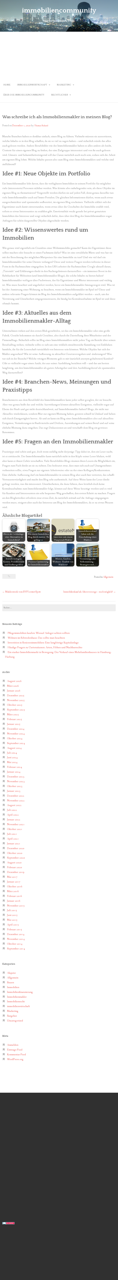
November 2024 (16, 734)
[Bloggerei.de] (8, 1223)
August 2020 (14, 862)
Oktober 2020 (14, 853)
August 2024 (14, 748)
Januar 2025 (13, 724)
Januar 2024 (13, 772)
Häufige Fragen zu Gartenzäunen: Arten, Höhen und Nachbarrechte (45, 647)
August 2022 (14, 805)
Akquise (11, 973)
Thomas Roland (41, 125)
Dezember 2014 (15, 934)
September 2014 (16, 948)
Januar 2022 (13, 819)
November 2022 (16, 800)
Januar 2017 (13, 882)
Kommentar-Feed (16, 1054)
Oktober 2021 (14, 829)
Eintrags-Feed (14, 1050)
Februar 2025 (14, 719)
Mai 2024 (12, 762)
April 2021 (13, 839)
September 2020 (16, 858)
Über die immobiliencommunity (24, 95)
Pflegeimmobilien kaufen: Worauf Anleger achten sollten (39, 633)
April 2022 (13, 815)
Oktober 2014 (14, 944)
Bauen (10, 982)
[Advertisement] (59, 55)
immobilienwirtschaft (32, 84)
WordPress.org (15, 1059)
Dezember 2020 (15, 848)
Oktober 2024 (14, 738)
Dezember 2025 (15, 695)
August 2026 (14, 681)
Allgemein (108, 577)
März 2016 (13, 891)
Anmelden (12, 1045)
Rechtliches (59, 95)
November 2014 (16, 939)
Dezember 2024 (15, 729)
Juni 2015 (12, 915)
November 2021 (16, 824)
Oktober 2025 (14, 705)
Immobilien (13, 987)
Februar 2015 (14, 929)
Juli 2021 (12, 834)
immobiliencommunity (59, 10)
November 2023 (16, 781)
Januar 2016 (13, 901)
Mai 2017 (12, 877)
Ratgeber (12, 1016)
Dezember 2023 (15, 776)
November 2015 (16, 906)
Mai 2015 (12, 920)
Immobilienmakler (17, 997)
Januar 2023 (13, 791)
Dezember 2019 (15, 872)
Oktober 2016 (14, 886)
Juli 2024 (12, 753)
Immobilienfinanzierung (20, 992)
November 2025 (16, 700)
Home (6, 84)
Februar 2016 (14, 896)
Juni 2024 (12, 757)
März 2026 (13, 686)
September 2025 (16, 710)
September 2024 (16, 743)
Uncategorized (15, 1021)
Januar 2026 (13, 691)
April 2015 (13, 925)
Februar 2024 (14, 767)
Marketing (64, 84)
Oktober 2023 (14, 786)
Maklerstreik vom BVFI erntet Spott (21, 591)
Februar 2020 (14, 867)
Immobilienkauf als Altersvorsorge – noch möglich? (89, 591)
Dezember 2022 (15, 796)
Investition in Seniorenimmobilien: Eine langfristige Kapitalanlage (43, 642)
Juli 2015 (12, 910)
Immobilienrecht (16, 1001)
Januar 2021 (13, 843)
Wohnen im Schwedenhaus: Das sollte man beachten (36, 638)
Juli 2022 (12, 810)
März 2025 (13, 714)
